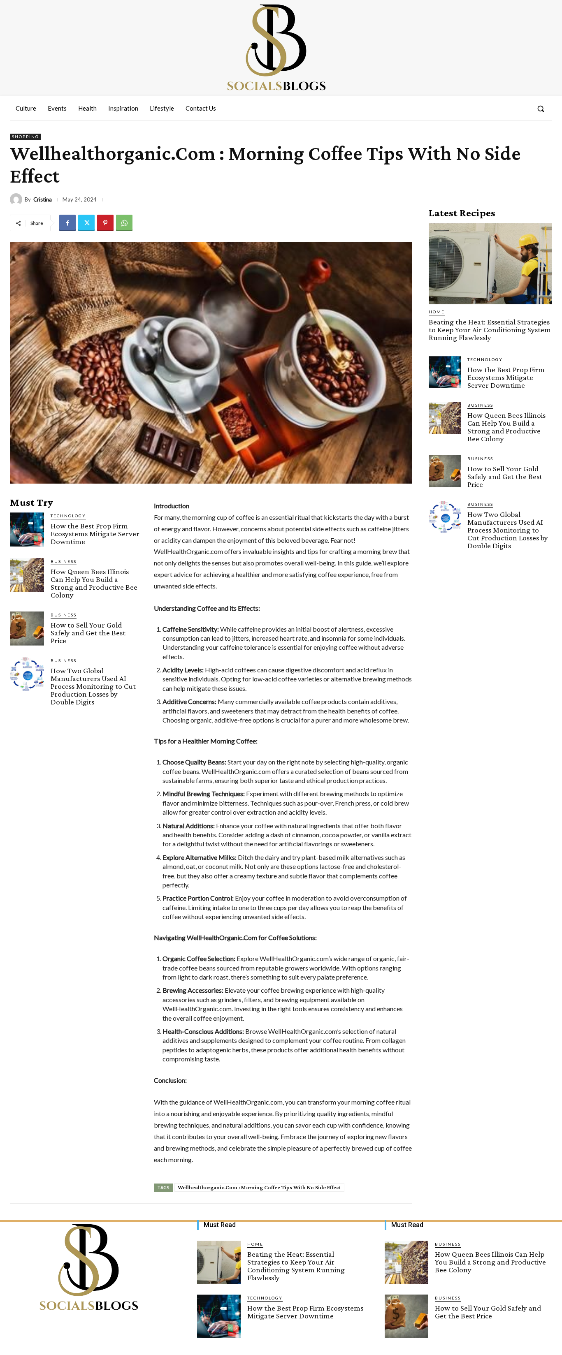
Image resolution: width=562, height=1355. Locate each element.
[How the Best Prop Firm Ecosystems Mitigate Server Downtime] (27, 529)
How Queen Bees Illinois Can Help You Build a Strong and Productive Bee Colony (94, 583)
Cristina (42, 199)
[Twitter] (86, 223)
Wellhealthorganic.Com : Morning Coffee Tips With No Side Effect (259, 1187)
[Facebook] (67, 223)
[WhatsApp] (124, 223)
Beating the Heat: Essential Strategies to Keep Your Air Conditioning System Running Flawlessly (490, 329)
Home (437, 311)
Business (64, 561)
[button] (540, 108)
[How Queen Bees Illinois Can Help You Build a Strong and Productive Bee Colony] (27, 575)
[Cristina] (17, 199)
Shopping (25, 136)
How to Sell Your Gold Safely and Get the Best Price (88, 633)
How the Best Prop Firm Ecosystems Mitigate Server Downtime (95, 533)
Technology (68, 515)
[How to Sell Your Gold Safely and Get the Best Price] (27, 628)
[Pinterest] (105, 223)
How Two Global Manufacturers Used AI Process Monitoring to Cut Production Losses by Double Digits (93, 686)
